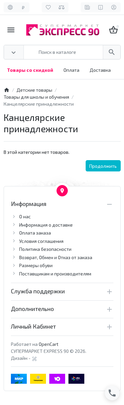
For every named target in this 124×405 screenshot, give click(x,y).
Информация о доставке (46, 225)
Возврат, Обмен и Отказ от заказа (55, 257)
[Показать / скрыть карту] (62, 190)
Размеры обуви (36, 265)
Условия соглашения (41, 241)
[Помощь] (100, 7)
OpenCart (49, 344)
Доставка (100, 70)
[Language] (10, 7)
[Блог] (87, 7)
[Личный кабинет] (114, 7)
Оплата (71, 70)
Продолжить (103, 166)
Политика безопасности (45, 249)
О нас (25, 216)
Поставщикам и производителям (55, 273)
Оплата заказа (35, 233)
